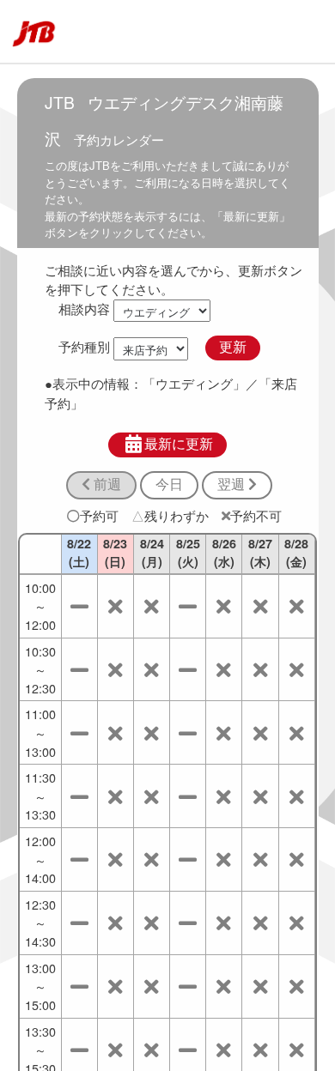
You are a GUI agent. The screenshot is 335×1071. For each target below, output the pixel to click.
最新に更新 (178, 444)
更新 (233, 347)
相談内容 (84, 309)
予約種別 (84, 346)
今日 (169, 484)
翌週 (232, 484)
